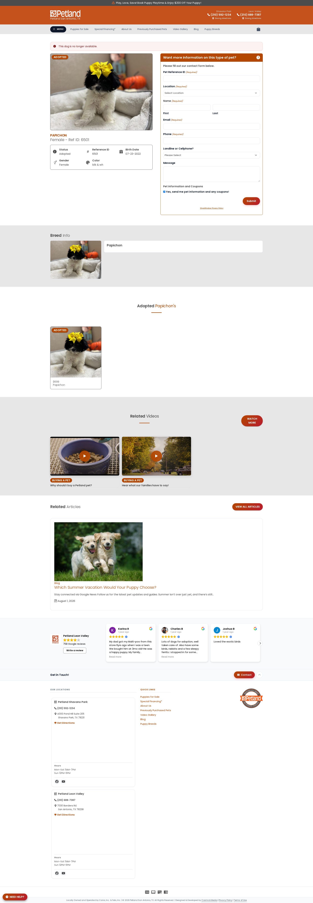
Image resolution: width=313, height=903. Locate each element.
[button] (260, 643)
